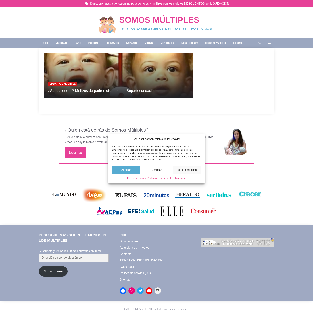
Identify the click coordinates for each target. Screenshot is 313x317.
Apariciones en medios (134, 247)
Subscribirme (53, 271)
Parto (78, 42)
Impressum (180, 178)
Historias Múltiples (215, 42)
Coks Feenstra (189, 42)
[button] (259, 43)
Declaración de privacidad (160, 178)
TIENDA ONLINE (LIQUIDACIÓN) (141, 260)
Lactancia (131, 42)
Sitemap (125, 279)
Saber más (75, 152)
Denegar (156, 169)
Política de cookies (136, 178)
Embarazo (61, 42)
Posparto (93, 42)
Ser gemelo (167, 42)
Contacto (125, 254)
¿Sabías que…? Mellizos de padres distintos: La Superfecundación (102, 91)
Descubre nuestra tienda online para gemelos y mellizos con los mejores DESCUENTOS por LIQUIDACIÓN (159, 3)
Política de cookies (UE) (135, 273)
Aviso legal (127, 266)
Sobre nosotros (129, 241)
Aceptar (126, 169)
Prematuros (112, 42)
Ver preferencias (187, 169)
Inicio (45, 42)
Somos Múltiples (159, 20)
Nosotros (238, 42)
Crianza (149, 42)
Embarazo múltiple (63, 84)
